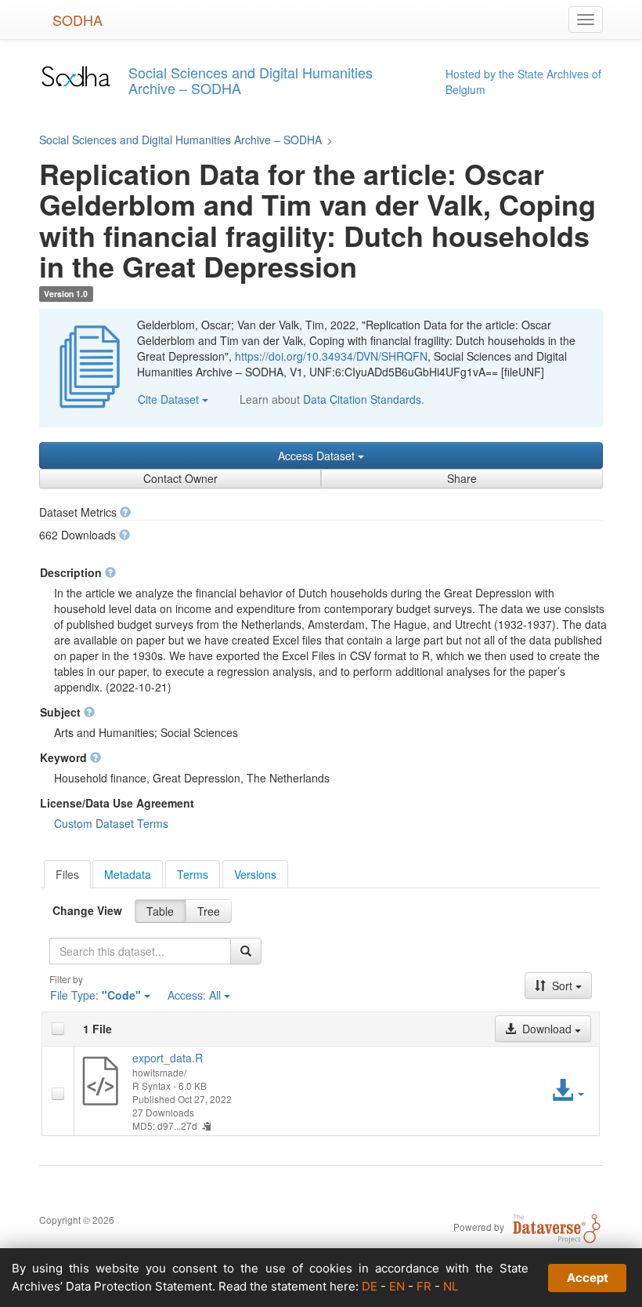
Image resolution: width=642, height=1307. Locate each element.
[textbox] (140, 951)
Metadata (127, 874)
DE (369, 1286)
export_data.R (167, 1058)
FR (424, 1286)
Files (67, 874)
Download (547, 1029)
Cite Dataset (170, 399)
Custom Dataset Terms (111, 823)
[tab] (67, 874)
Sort (562, 985)
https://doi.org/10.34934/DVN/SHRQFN (331, 356)
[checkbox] (58, 1028)
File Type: (95, 995)
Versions (255, 874)
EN (397, 1286)
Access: (194, 995)
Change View (87, 910)
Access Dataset (318, 455)
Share (462, 478)
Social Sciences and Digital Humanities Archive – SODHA (180, 139)
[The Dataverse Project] (556, 1226)
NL (450, 1286)
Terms (192, 874)
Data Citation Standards (362, 399)
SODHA (77, 19)
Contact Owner (180, 478)
